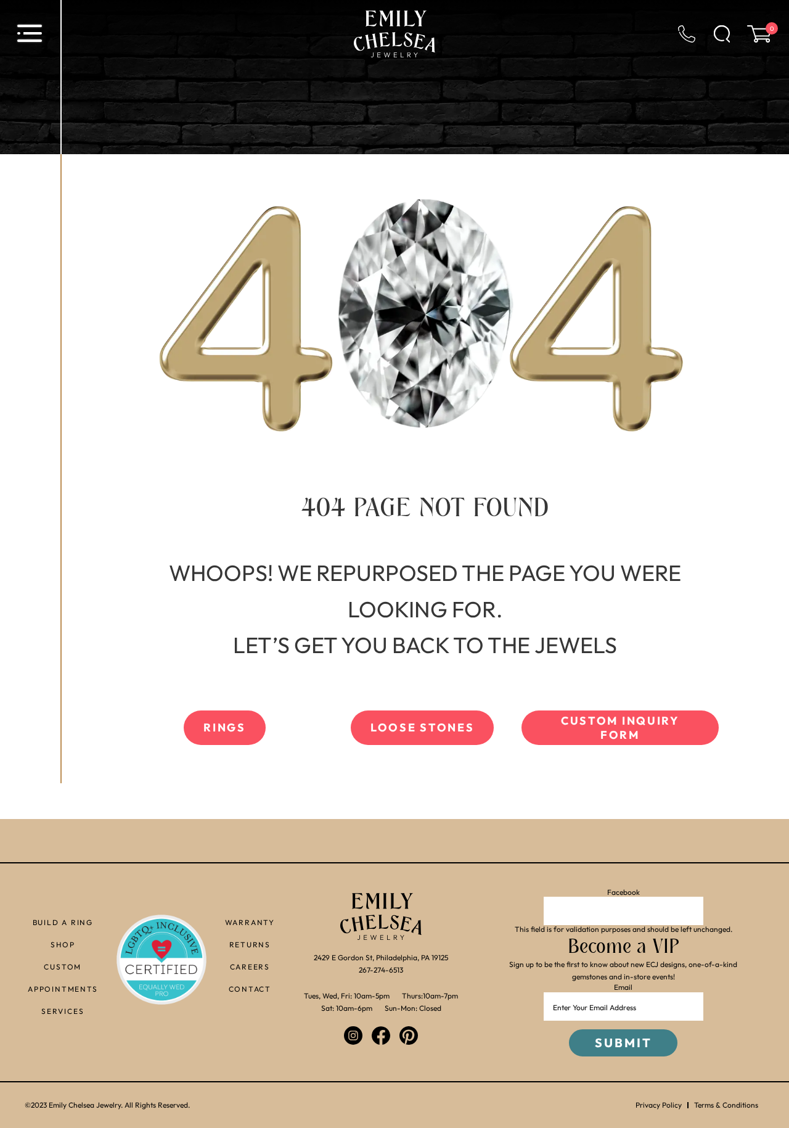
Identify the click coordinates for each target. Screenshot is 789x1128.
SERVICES (62, 1011)
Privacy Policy (659, 1105)
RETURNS (250, 944)
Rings (224, 727)
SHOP (63, 944)
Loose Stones (422, 727)
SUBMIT (623, 1042)
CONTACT (250, 989)
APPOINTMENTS (63, 989)
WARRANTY (250, 922)
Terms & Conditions (726, 1105)
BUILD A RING (63, 922)
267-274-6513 (381, 969)
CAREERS (250, 966)
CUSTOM (62, 966)
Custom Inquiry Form (620, 728)
